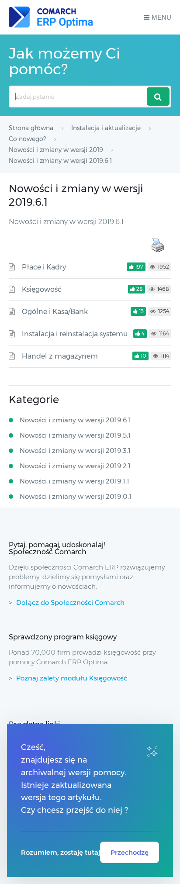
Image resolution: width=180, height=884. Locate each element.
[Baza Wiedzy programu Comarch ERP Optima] (51, 17)
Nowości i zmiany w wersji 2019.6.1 (75, 420)
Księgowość (42, 289)
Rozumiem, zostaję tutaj (60, 852)
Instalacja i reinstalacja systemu (75, 334)
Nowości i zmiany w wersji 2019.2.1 (75, 466)
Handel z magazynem (60, 356)
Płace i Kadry (44, 267)
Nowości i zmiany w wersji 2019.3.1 (75, 450)
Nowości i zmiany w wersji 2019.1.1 (74, 481)
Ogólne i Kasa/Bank (55, 311)
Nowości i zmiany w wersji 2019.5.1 (75, 435)
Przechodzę (130, 852)
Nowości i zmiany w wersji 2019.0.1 (76, 496)
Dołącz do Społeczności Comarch (70, 602)
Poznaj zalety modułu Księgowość (71, 678)
